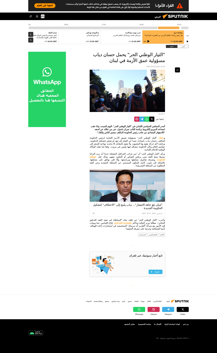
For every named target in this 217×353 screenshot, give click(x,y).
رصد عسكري (116, 301)
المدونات (88, 301)
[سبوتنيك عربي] (176, 19)
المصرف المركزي (122, 223)
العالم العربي (153, 235)
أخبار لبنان (142, 235)
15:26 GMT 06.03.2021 (155, 67)
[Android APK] (35, 333)
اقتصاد (136, 301)
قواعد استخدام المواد (172, 324)
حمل (161, 138)
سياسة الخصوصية (144, 324)
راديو (123, 301)
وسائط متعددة (98, 301)
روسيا (143, 301)
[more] (93, 213)
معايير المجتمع (130, 324)
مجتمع (107, 301)
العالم (149, 301)
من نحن (186, 324)
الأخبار (162, 235)
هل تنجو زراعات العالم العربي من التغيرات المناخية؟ (164, 35)
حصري (130, 301)
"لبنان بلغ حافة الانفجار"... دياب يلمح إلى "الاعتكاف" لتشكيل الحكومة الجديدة (127, 206)
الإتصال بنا (157, 324)
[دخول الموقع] (37, 16)
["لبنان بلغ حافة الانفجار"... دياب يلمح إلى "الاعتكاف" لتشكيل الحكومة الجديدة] (127, 186)
